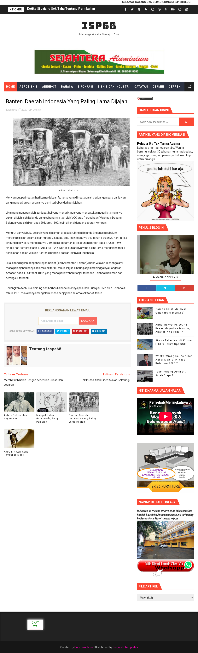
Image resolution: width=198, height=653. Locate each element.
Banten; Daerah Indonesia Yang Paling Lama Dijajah (83, 418)
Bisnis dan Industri (114, 86)
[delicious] (186, 9)
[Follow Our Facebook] (146, 288)
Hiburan (116, 96)
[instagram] (152, 9)
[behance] (173, 9)
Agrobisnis (29, 86)
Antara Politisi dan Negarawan (15, 417)
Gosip (101, 96)
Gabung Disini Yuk (167, 277)
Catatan (141, 86)
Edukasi (31, 96)
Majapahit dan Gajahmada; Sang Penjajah (47, 418)
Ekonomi (49, 96)
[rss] (146, 9)
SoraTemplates (83, 647)
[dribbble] (159, 9)
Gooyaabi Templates (125, 647)
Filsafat (68, 96)
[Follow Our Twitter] (165, 288)
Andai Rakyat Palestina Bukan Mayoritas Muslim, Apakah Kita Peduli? (172, 328)
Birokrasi (85, 86)
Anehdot (49, 86)
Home (10, 86)
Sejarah (37, 109)
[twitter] (132, 9)
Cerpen (175, 86)
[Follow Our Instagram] (184, 288)
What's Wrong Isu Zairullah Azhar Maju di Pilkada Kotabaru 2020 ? (174, 359)
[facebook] (125, 9)
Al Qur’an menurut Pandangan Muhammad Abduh (62, 9)
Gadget (85, 96)
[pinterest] (139, 9)
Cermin (158, 86)
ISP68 (99, 25)
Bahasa (67, 86)
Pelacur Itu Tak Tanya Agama (158, 143)
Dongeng (13, 96)
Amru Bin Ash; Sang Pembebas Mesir (16, 453)
